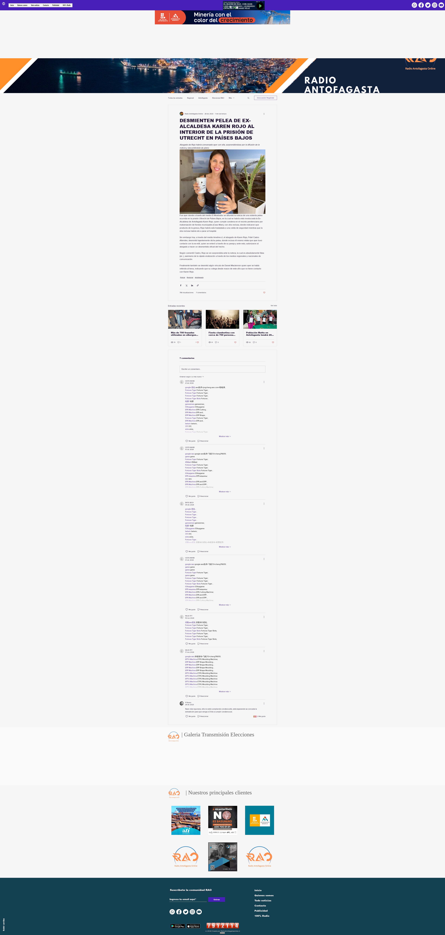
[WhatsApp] (414, 5)
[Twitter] (428, 5)
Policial (182, 277)
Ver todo (274, 305)
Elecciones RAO (218, 98)
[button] (248, 98)
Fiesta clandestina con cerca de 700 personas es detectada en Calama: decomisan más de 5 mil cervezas (222, 334)
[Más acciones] (264, 113)
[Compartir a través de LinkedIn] (192, 285)
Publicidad (261, 910)
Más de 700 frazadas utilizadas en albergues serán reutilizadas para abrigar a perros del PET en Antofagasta (185, 334)
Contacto (260, 905)
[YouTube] (441, 5)
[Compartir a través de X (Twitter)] (186, 285)
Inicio (258, 890)
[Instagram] (434, 5)
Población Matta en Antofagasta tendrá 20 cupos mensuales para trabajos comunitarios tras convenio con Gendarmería (259, 334)
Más (230, 98)
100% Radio (261, 916)
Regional (190, 98)
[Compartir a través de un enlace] (198, 285)
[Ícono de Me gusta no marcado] (186, 441)
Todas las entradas (175, 98)
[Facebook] (421, 5)
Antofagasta (203, 98)
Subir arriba (4, 924)
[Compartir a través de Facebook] (181, 285)
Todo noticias (262, 900)
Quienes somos (264, 895)
